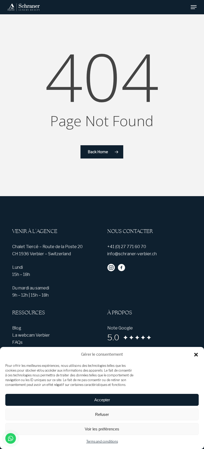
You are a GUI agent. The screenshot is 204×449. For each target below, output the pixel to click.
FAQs (17, 342)
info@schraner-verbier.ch (132, 253)
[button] (196, 354)
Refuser (102, 414)
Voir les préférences (102, 429)
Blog (16, 328)
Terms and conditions (102, 441)
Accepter (102, 400)
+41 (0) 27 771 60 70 (126, 246)
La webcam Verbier (31, 335)
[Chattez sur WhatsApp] (10, 438)
